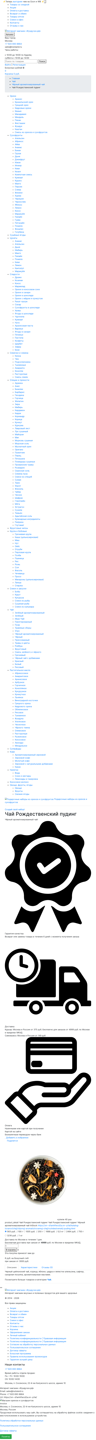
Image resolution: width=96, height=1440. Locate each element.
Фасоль (18, 570)
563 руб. (14, 1231)
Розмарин (20, 467)
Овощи (18, 788)
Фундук (18, 126)
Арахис (18, 99)
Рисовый (19, 667)
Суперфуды (15, 748)
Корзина (14, 1329)
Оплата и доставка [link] (19, 10)
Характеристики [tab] (29, 1267)
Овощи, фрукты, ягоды (21, 785)
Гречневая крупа (23, 534)
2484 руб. (75, 1231)
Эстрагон (19, 507)
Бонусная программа (20, 1353)
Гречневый (20, 655)
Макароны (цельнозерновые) (29, 579)
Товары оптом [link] (17, 16)
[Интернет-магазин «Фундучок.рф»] (48, 30)
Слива (18, 189)
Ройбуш (18, 646)
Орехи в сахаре (22, 292)
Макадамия (20, 114)
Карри (18, 413)
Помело (19, 226)
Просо (18, 576)
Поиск (42, 61)
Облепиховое (21, 709)
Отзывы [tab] (47, 1267)
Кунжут (18, 422)
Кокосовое (20, 739)
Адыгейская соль (23, 516)
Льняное (19, 697)
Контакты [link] (14, 22)
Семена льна (21, 473)
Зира (17, 404)
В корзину (11, 1249)
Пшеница (19, 558)
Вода (17, 773)
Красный (19, 661)
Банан (18, 150)
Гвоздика (19, 395)
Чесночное (20, 724)
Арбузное (19, 682)
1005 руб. (34, 1231)
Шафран (19, 498)
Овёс (17, 546)
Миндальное (21, 745)
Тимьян (18, 513)
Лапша (18, 582)
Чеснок (18, 495)
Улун (17, 631)
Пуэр (17, 625)
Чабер (18, 492)
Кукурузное (20, 691)
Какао (18, 767)
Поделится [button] (12, 1140)
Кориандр (19, 416)
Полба (18, 555)
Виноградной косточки (26, 700)
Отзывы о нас (17, 1326)
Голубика (19, 232)
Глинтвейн (20, 501)
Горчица (19, 398)
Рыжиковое (20, 736)
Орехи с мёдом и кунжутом (29, 298)
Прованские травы (24, 464)
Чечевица (19, 573)
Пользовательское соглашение (25, 1347)
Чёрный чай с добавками (27, 658)
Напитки (14, 770)
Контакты (14, 1323)
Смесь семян (21, 377)
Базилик (19, 389)
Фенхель (19, 489)
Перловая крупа (23, 552)
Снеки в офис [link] (16, 19)
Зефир (18, 347)
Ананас (18, 147)
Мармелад (20, 286)
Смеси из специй (23, 476)
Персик (18, 186)
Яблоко (18, 204)
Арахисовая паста (24, 325)
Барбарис (19, 392)
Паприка (19, 522)
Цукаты (13, 238)
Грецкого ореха (22, 703)
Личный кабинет (18, 1335)
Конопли (19, 371)
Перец (18, 455)
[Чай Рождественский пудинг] (42, 1180)
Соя (17, 567)
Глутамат (19, 525)
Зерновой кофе (22, 758)
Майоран (19, 434)
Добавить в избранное (17, 1137)
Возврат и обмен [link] (18, 13)
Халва (18, 310)
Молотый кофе (22, 761)
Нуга (17, 322)
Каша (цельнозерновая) (26, 537)
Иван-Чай (19, 619)
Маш (17, 540)
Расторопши (21, 374)
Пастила (19, 337)
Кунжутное (20, 694)
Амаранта (19, 368)
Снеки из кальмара (24, 606)
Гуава (17, 220)
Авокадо (19, 742)
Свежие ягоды (22, 794)
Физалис (19, 229)
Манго (18, 183)
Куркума (19, 425)
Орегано (19, 449)
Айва (17, 144)
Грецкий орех (21, 105)
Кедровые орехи (23, 108)
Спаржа (19, 585)
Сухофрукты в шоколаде (27, 307)
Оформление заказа (20, 1332)
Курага (18, 180)
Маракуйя (20, 214)
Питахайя (19, 223)
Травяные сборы (23, 628)
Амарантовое (21, 676)
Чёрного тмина (22, 727)
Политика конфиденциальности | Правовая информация (38, 1338)
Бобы (17, 591)
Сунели (18, 510)
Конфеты (19, 340)
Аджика (19, 383)
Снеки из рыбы (22, 600)
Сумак (18, 479)
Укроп (18, 486)
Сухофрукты (16, 135)
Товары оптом (17, 1317)
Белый (18, 664)
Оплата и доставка (19, 1311)
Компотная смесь (23, 174)
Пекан (18, 120)
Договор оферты (18, 1350)
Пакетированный (23, 622)
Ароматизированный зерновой (30, 754)
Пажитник (20, 452)
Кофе (12, 751)
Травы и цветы (22, 643)
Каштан (18, 129)
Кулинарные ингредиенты (27, 519)
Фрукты (19, 791)
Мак (17, 437)
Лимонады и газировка (26, 779)
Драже (18, 277)
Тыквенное (20, 715)
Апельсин (19, 138)
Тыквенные (20, 365)
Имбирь (19, 250)
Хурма (18, 195)
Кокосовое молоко (19, 782)
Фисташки (20, 123)
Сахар (18, 304)
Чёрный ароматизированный (29, 634)
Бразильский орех (24, 102)
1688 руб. (54, 1231)
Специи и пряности (19, 380)
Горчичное (20, 685)
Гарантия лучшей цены (21, 1359)
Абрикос (19, 141)
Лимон (18, 208)
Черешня (19, 198)
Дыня (17, 156)
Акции (13, 1308)
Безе (17, 350)
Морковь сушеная (24, 440)
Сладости (15, 274)
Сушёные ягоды (18, 235)
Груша (18, 153)
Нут (17, 543)
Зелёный (19, 615)
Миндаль (19, 117)
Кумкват (19, 177)
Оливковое (20, 730)
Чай (12, 609)
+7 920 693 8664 (13, 44)
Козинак (19, 280)
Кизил (18, 171)
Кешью (18, 111)
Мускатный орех (23, 446)
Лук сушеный (21, 431)
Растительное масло (20, 670)
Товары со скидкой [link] (19, 4)
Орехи (13, 96)
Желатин (19, 401)
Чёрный (18, 637)
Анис (17, 386)
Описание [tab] (12, 1267)
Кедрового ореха (23, 706)
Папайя (18, 217)
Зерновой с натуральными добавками (34, 764)
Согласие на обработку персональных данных (33, 1344)
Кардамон (20, 410)
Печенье (19, 334)
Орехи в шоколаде (24, 295)
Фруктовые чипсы (19, 528)
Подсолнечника (22, 362)
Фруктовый (20, 649)
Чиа (17, 359)
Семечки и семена (19, 353)
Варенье (19, 328)
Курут (18, 594)
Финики (18, 192)
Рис (16, 561)
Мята (17, 504)
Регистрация (19, 64)
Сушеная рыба (22, 603)
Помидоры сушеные (25, 461)
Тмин (17, 483)
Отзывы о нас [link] (17, 25)
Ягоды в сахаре (22, 331)
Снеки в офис (16, 1320)
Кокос (18, 211)
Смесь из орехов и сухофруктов (31, 132)
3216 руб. (14, 1235)
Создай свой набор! (15, 809)
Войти (8, 64)
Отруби (18, 549)
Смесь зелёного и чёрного (28, 652)
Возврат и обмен (18, 1314)
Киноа (18, 356)
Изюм (17, 162)
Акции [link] (13, 7)
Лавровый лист (22, 428)
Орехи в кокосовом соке (27, 289)
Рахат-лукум (21, 301)
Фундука (19, 718)
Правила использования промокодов (28, 1356)
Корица (18, 419)
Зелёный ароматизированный (29, 612)
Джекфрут (20, 159)
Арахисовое (21, 679)
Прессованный (22, 640)
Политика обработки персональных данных (21, 1420)
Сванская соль (22, 470)
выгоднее (17, 1)
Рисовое (19, 712)
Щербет (19, 343)
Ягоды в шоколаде (24, 313)
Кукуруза (19, 597)
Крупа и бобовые (18, 531)
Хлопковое (20, 721)
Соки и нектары (23, 776)
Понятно (6, 1436)
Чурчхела (19, 316)
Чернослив (20, 201)
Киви (17, 168)
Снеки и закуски (18, 588)
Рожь (17, 564)
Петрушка (20, 458)
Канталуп (19, 268)
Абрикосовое (21, 673)
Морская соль (22, 443)
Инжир (18, 165)
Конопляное (20, 688)
